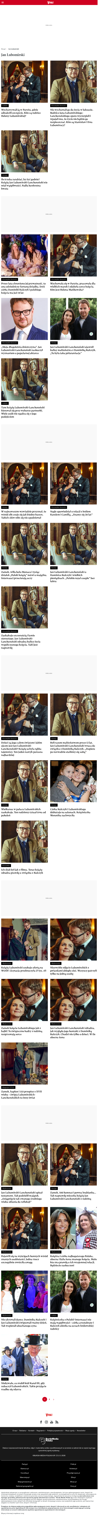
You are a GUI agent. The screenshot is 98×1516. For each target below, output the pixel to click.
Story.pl (73, 1486)
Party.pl (24, 1464)
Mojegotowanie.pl (25, 1482)
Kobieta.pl (73, 1468)
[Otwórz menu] (2, 2)
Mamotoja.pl (24, 1477)
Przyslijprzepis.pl (73, 1473)
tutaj (22, 1513)
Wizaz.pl (73, 1482)
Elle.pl (73, 1477)
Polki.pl (73, 1464)
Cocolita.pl (25, 1473)
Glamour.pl (25, 1468)
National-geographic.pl (24, 1486)
